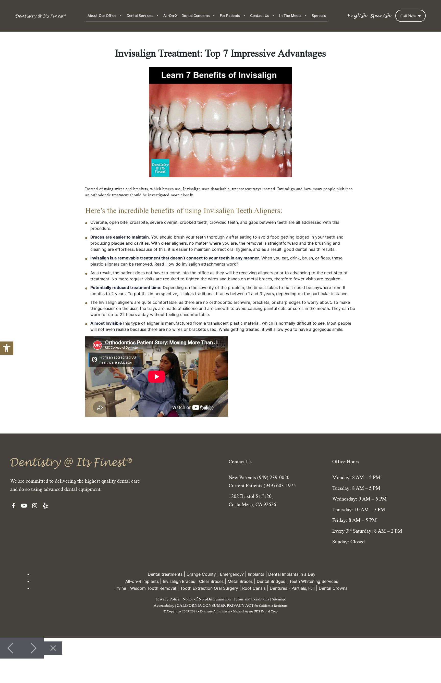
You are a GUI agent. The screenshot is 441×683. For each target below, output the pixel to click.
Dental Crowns (333, 588)
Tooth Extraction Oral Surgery (209, 588)
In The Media (290, 15)
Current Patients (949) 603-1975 (262, 485)
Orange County (201, 574)
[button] (6, 348)
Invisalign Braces (179, 581)
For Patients (230, 15)
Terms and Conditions (251, 599)
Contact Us (259, 15)
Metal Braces (240, 581)
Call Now (408, 16)
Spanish (380, 16)
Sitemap (278, 599)
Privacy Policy (168, 599)
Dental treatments (165, 574)
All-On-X (170, 15)
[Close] (53, 648)
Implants (256, 574)
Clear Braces (211, 581)
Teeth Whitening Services (313, 581)
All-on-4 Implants (142, 581)
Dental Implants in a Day (291, 574)
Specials (319, 15)
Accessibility (164, 605)
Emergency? (232, 574)
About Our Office (102, 15)
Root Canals (254, 588)
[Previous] (11, 648)
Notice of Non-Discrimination (206, 599)
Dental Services (140, 15)
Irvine (121, 588)
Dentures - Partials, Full (292, 588)
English (356, 16)
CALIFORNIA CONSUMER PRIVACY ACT (215, 605)
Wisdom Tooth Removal (153, 588)
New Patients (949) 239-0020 (259, 477)
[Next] (33, 648)
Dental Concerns (195, 15)
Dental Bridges (271, 581)
